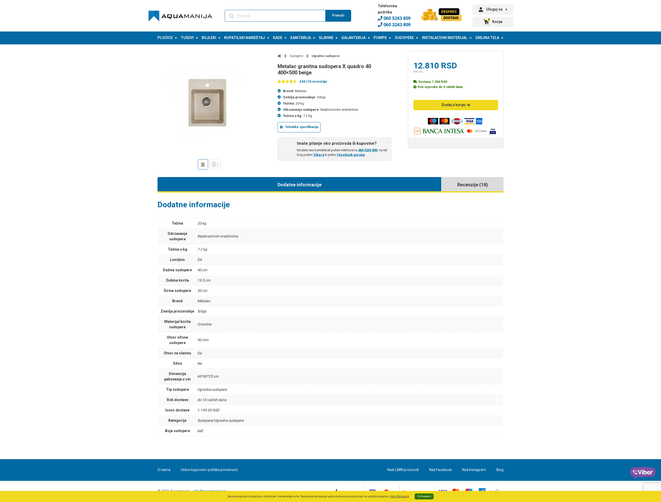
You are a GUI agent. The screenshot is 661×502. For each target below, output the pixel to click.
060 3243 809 (396, 24)
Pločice (165, 38)
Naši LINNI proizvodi (403, 470)
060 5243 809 (396, 18)
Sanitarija (300, 38)
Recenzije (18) (472, 184)
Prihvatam (424, 496)
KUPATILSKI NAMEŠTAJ (244, 38)
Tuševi (187, 38)
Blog (499, 470)
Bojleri (209, 38)
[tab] (299, 185)
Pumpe (380, 38)
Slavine (326, 38)
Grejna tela (487, 38)
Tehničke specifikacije (301, 127)
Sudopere (404, 38)
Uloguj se (494, 9)
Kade (277, 38)
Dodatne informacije (299, 184)
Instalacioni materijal (444, 38)
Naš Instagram (474, 470)
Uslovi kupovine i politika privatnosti (209, 470)
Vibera (318, 155)
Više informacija (399, 496)
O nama (164, 470)
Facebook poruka (351, 155)
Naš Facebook (440, 470)
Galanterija (353, 38)
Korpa (495, 21)
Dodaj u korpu (454, 105)
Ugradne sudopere (326, 56)
